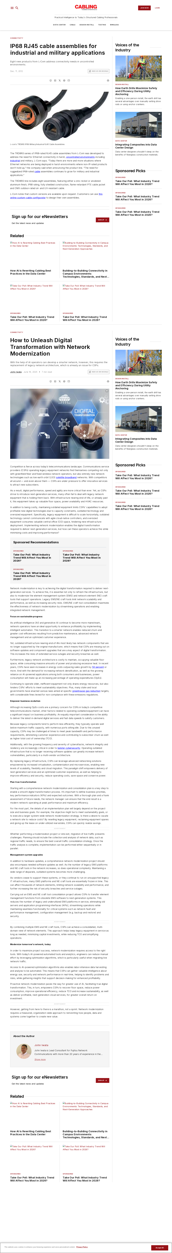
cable (37, 171)
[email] (68, 80)
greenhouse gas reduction (86, 691)
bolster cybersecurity (69, 748)
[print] (108, 80)
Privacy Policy (82, 1247)
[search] (17, 8)
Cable (73, 25)
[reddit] (64, 80)
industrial (15, 160)
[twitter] (59, 80)
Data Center (59, 25)
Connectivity (16, 38)
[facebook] (50, 80)
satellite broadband (66, 477)
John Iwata (16, 372)
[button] (12, 8)
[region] (86, 1248)
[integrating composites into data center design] (138, 125)
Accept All (160, 1248)
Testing (102, 25)
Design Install (87, 25)
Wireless (114, 25)
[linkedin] (55, 80)
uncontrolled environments (80, 157)
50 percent (98, 667)
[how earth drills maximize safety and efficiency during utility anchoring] (138, 68)
